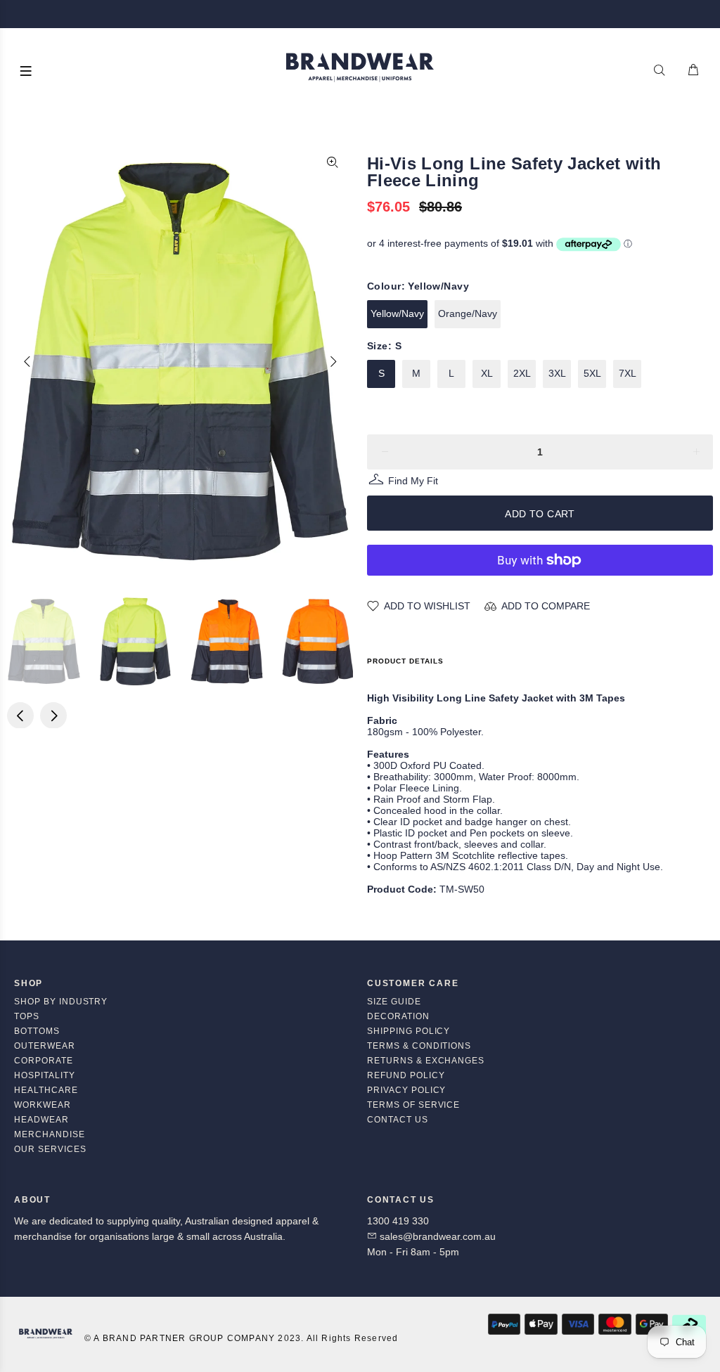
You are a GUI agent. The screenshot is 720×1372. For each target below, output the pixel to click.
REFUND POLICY (405, 1075)
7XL (627, 373)
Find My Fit (413, 482)
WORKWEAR (42, 1105)
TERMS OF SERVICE (413, 1105)
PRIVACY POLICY (406, 1090)
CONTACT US (397, 1120)
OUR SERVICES (50, 1149)
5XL (592, 373)
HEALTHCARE (46, 1090)
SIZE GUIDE (394, 1002)
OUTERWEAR (44, 1046)
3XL (557, 373)
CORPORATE (43, 1061)
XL (487, 373)
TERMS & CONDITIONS (419, 1046)
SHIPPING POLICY (408, 1031)
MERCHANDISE (49, 1134)
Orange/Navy (467, 313)
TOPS (26, 1016)
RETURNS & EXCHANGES (425, 1061)
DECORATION (398, 1016)
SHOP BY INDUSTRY (61, 1002)
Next (332, 361)
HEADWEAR (41, 1120)
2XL (522, 373)
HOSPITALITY (44, 1075)
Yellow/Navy (397, 313)
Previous (27, 361)
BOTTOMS (37, 1031)
